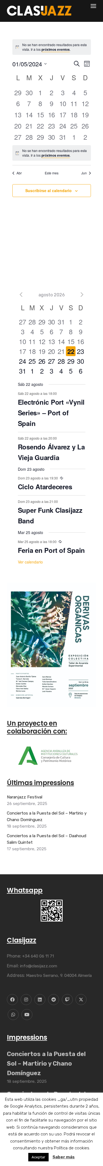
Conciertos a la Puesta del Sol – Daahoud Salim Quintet (46, 839)
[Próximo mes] (82, 294)
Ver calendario (30, 562)
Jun (84, 173)
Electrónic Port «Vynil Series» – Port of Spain (51, 412)
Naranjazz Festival (24, 797)
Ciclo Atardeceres (45, 486)
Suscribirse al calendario (48, 190)
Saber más (63, 1157)
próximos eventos (55, 49)
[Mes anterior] (21, 294)
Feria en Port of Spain (51, 550)
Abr (19, 173)
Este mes (52, 173)
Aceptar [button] (38, 1157)
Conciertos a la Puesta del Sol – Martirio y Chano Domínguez (47, 816)
